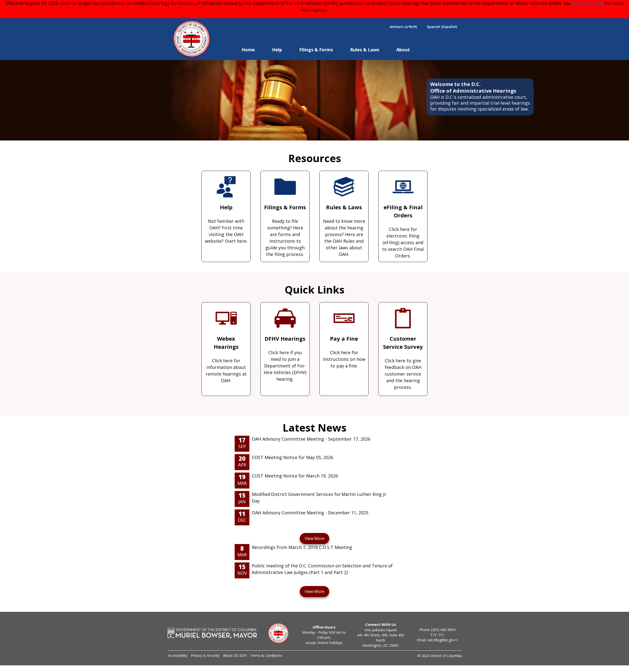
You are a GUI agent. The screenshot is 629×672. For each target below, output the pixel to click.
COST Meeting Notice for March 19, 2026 (295, 476)
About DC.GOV (234, 655)
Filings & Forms (316, 50)
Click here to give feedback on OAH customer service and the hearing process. (403, 362)
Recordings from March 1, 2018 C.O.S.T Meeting (302, 547)
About (403, 50)
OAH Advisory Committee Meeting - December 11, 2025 (310, 513)
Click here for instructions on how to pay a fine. (344, 352)
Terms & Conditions (266, 655)
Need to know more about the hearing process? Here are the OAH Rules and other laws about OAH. (344, 230)
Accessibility (177, 655)
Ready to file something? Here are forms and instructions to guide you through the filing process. (285, 230)
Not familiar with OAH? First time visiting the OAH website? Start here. (226, 223)
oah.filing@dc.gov (441, 640)
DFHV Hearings (587, 3)
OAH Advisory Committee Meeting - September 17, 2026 (311, 439)
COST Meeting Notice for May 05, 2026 (292, 457)
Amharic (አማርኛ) (403, 26)
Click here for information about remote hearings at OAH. (226, 359)
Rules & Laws (364, 50)
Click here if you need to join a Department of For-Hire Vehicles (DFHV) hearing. (285, 358)
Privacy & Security (205, 655)
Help (277, 50)
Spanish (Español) (442, 26)
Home (248, 50)
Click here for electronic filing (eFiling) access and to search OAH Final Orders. (403, 231)
